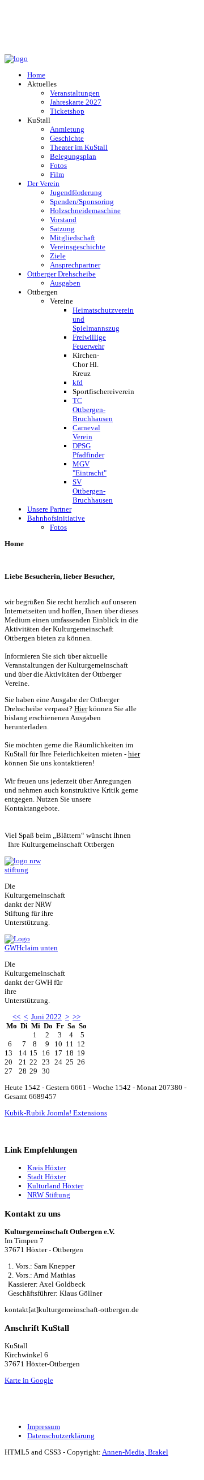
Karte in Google (29, 1380)
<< (16, 1016)
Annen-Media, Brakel (135, 1452)
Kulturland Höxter (55, 1186)
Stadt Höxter (46, 1176)
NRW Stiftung (48, 1195)
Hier (80, 708)
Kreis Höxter (46, 1167)
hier (134, 754)
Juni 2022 (46, 1016)
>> (76, 1016)
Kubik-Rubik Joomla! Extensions (56, 1113)
